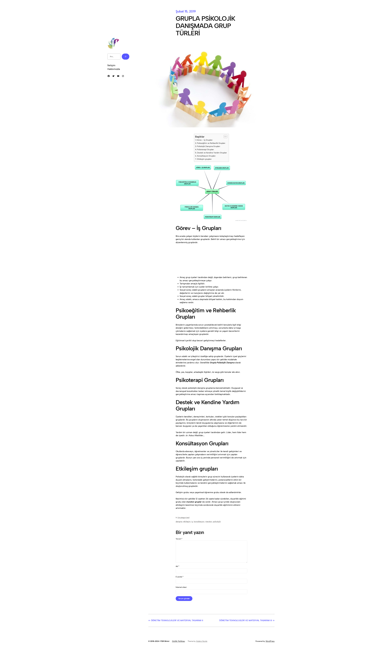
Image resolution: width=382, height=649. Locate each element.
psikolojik (217, 521)
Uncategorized (183, 517)
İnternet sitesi (181, 587)
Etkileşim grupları (204, 159)
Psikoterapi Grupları (205, 149)
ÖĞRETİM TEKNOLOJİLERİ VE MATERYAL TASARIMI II (177, 620)
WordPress (270, 641)
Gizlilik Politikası (178, 641)
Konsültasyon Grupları (206, 156)
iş (192, 521)
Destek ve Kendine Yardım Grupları (212, 153)
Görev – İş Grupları (204, 140)
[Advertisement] (126, 23)
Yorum (179, 539)
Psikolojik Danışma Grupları (208, 146)
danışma (179, 521)
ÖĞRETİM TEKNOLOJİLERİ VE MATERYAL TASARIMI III (245, 620)
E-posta (179, 577)
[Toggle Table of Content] (224, 136)
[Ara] (125, 57)
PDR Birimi (164, 641)
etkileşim (187, 521)
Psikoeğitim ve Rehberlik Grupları (211, 143)
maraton (208, 521)
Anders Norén (201, 641)
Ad (177, 566)
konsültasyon (199, 521)
